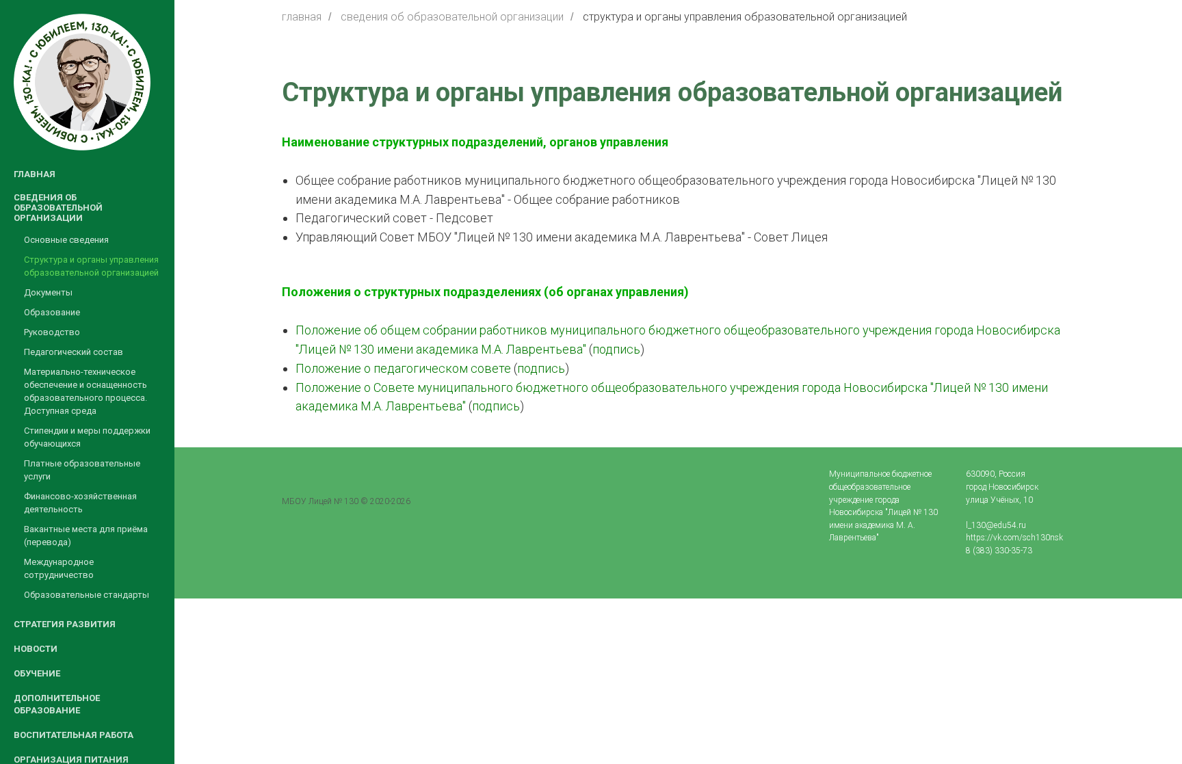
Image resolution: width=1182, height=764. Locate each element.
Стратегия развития (65, 624)
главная (301, 16)
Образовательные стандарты (86, 595)
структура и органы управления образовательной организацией (745, 16)
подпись (616, 349)
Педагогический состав (73, 352)
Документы (48, 292)
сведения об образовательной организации (452, 16)
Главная (34, 174)
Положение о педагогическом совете (403, 368)
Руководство (52, 332)
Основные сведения (66, 240)
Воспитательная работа (73, 735)
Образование (52, 312)
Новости (35, 649)
